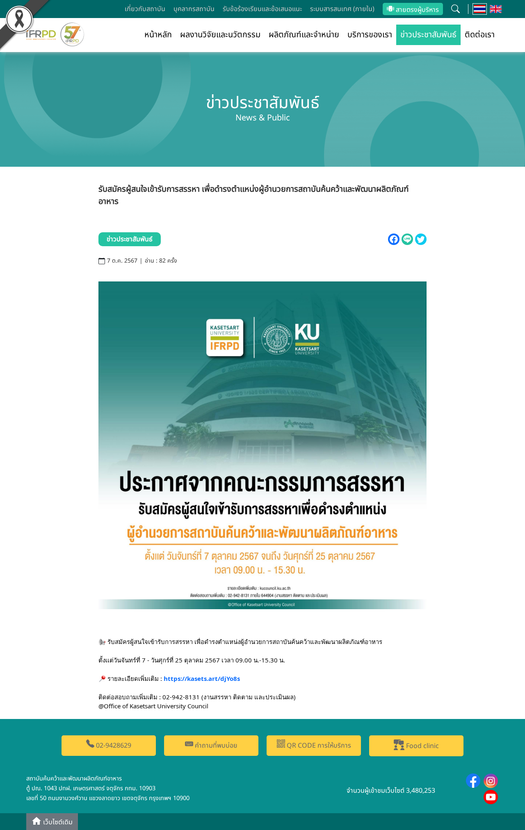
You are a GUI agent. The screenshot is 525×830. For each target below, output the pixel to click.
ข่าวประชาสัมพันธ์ (428, 35)
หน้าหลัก (158, 35)
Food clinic (421, 746)
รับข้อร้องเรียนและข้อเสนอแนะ (262, 9)
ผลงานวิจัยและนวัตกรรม (220, 35)
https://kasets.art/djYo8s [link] (202, 678)
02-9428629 (112, 746)
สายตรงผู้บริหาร (416, 10)
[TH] (479, 9)
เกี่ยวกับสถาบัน (145, 9)
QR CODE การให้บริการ (318, 746)
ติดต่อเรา (480, 35)
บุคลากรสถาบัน (194, 9)
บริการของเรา (369, 35)
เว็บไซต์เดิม (57, 822)
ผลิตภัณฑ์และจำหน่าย (304, 35)
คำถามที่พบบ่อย (215, 746)
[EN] (495, 9)
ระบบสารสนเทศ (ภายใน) (342, 9)
